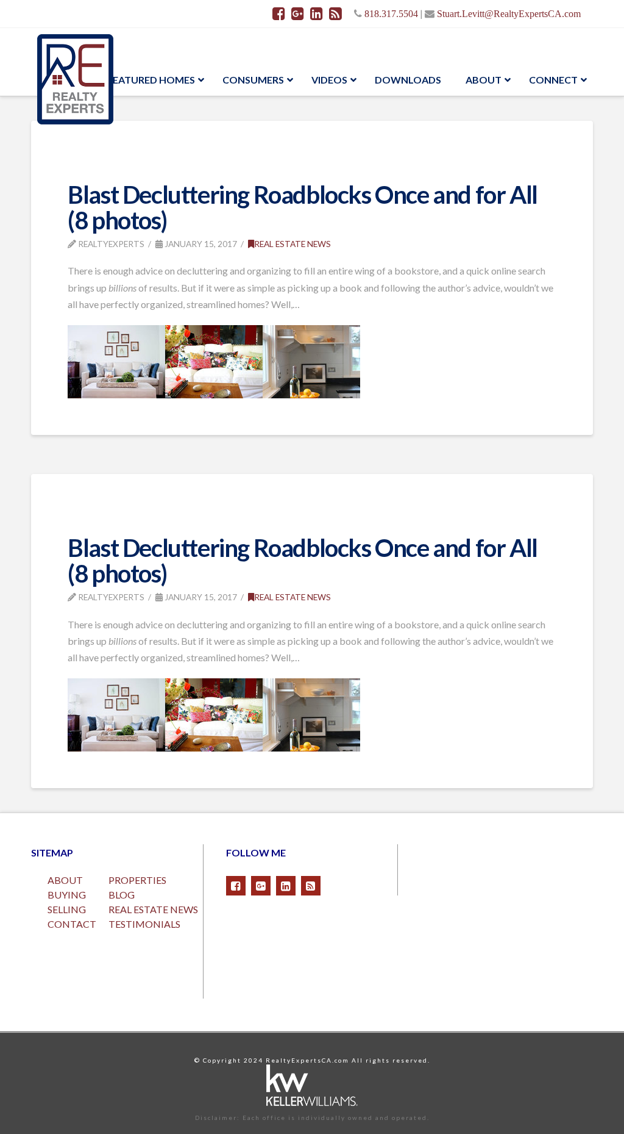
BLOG (121, 894)
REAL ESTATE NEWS (153, 909)
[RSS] (335, 13)
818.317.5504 (391, 13)
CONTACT (72, 924)
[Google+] (297, 13)
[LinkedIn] (316, 13)
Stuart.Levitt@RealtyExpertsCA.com (509, 13)
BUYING (67, 894)
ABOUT (65, 880)
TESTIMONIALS (144, 924)
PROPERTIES (137, 880)
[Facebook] (278, 13)
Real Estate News (292, 244)
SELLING (67, 909)
